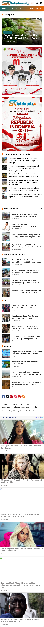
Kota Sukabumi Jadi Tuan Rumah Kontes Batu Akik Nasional (25, 317)
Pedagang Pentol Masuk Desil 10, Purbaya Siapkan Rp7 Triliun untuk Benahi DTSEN (24, 189)
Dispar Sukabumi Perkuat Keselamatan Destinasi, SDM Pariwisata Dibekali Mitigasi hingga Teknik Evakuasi (27, 353)
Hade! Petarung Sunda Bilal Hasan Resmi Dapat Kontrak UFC (25, 307)
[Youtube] (19, 396)
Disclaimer (6, 407)
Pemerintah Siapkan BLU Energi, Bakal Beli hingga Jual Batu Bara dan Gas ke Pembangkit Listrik (24, 168)
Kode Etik (13, 404)
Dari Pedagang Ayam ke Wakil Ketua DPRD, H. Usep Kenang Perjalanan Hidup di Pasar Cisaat (26, 338)
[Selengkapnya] (41, 209)
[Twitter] (7, 396)
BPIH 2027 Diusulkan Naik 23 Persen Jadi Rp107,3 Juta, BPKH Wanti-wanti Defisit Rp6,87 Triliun (23, 182)
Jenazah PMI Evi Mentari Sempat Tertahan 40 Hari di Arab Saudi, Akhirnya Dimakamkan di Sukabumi (25, 215)
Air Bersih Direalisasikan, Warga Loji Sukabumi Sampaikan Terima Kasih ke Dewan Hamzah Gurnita (26, 281)
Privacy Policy (25, 404)
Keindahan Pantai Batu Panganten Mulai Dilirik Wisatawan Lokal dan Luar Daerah (26, 363)
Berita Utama (8, 32)
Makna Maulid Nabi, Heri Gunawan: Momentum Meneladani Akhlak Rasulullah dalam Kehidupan (25, 225)
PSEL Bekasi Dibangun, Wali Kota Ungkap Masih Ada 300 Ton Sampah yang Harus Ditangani (23, 160)
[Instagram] (15, 396)
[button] (37, 3)
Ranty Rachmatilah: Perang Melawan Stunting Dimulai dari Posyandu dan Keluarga (26, 236)
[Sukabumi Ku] (18, 3)
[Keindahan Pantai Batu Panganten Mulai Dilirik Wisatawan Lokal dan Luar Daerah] (6, 364)
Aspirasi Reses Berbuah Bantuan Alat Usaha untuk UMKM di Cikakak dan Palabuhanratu (26, 292)
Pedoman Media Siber (21, 407)
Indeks (4, 404)
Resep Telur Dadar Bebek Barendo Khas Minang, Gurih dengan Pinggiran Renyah (23, 175)
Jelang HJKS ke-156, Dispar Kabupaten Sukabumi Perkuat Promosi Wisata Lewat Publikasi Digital (27, 383)
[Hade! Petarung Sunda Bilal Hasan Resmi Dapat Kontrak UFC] (6, 308)
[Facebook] (3, 396)
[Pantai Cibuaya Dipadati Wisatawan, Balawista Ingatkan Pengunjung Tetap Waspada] (6, 374)
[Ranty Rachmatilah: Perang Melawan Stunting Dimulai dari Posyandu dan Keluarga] (6, 236)
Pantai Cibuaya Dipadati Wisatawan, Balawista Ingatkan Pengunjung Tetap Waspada (27, 373)
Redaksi (36, 407)
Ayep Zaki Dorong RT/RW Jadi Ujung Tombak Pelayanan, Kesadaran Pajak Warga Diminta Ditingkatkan (26, 246)
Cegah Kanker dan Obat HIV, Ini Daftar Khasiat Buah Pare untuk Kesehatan (20, 37)
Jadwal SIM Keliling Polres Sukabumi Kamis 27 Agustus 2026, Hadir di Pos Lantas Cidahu (25, 195)
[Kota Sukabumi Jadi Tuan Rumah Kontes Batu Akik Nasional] (6, 318)
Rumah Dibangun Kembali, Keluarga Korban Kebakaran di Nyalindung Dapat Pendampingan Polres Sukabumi (26, 271)
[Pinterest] (11, 396)
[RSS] (23, 396)
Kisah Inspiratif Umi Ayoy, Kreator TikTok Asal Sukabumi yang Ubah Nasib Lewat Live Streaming (25, 327)
